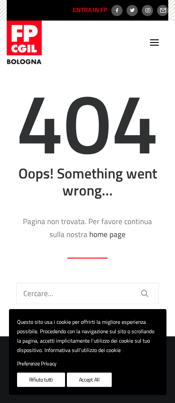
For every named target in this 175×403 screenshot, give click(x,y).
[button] (154, 42)
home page (107, 234)
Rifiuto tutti (41, 379)
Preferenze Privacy (37, 363)
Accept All (89, 379)
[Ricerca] (87, 293)
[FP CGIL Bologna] (24, 42)
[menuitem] (88, 10)
